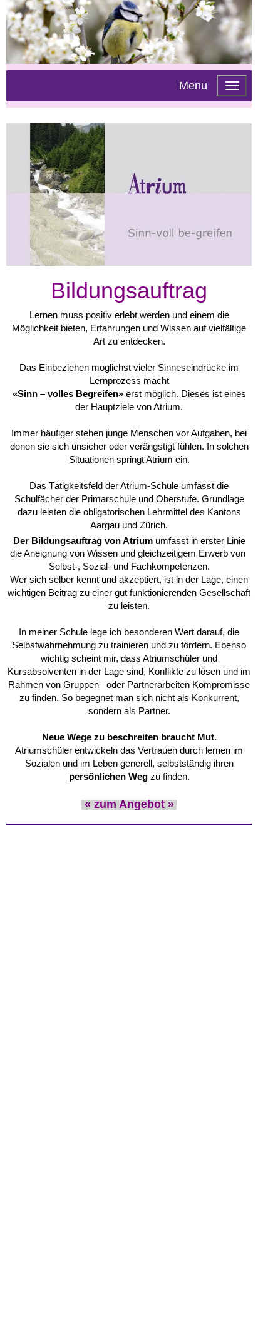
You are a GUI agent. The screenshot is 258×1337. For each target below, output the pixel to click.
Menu (193, 85)
